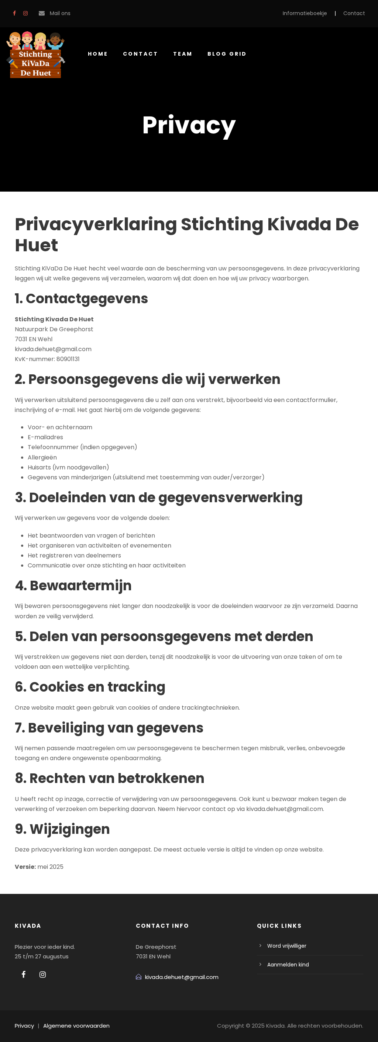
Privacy (24, 1025)
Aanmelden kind (288, 964)
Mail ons (60, 13)
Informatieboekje (305, 13)
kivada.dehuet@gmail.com (182, 977)
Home (98, 53)
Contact (354, 13)
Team (183, 53)
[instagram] (25, 13)
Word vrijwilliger (286, 946)
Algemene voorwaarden (76, 1025)
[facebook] (14, 13)
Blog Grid (227, 53)
